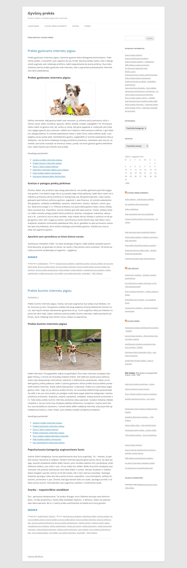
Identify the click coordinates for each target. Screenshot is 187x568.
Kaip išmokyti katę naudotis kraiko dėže (141, 101)
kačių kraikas (64, 270)
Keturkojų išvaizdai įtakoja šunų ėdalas (50, 169)
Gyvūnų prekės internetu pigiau (47, 160)
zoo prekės (58, 273)
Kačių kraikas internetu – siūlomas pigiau (141, 104)
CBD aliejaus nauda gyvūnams (137, 65)
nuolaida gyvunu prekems (94, 270)
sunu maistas (83, 529)
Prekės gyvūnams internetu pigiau (52, 51)
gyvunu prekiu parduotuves (47, 270)
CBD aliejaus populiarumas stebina (139, 458)
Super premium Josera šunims (137, 389)
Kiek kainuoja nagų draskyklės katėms (140, 232)
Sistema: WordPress (35, 556)
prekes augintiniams (58, 526)
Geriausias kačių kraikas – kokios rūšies (140, 430)
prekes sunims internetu (67, 529)
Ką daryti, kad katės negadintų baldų (140, 463)
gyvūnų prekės (51, 519)
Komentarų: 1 (33, 297)
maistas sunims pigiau (101, 523)
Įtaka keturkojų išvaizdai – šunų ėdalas (140, 88)
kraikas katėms (76, 270)
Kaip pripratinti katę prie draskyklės (139, 214)
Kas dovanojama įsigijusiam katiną (48, 442)
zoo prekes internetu (72, 273)
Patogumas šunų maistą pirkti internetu (141, 75)
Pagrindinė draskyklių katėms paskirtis (140, 245)
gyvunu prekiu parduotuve (43, 523)
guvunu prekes (96, 263)
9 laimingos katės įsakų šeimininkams (140, 258)
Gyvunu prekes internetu (56, 26)
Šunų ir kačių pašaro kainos (45, 166)
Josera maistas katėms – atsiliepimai (139, 61)
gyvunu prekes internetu (66, 267)
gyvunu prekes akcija (46, 267)
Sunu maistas (133, 268)
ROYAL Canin (130, 71)
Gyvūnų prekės (41, 13)
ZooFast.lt (32, 257)
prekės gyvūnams (89, 526)
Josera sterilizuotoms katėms (136, 58)
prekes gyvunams (46, 273)
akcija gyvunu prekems (65, 263)
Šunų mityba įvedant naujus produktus (141, 394)
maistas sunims (84, 523)
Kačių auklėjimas (131, 209)
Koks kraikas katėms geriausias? (138, 78)
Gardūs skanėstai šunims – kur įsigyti (140, 399)
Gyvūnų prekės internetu (137, 193)
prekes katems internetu (46, 529)
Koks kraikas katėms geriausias (47, 173)
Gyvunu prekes (133, 321)
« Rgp (127, 183)
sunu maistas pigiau (40, 533)
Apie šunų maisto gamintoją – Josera (139, 384)
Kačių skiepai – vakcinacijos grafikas (139, 199)
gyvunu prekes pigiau (85, 267)
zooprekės (86, 273)
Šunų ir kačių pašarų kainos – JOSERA (140, 98)
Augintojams (33, 26)
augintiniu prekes (83, 263)
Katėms (75, 26)
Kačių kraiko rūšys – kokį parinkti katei (140, 425)
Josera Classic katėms (133, 55)
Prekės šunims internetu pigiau (47, 163)
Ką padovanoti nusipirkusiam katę (139, 468)
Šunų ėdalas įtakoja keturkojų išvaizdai (50, 436)
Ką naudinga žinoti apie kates (137, 204)
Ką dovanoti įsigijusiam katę (136, 68)
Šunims (87, 26)
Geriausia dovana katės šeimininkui (49, 176)
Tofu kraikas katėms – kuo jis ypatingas (141, 435)
